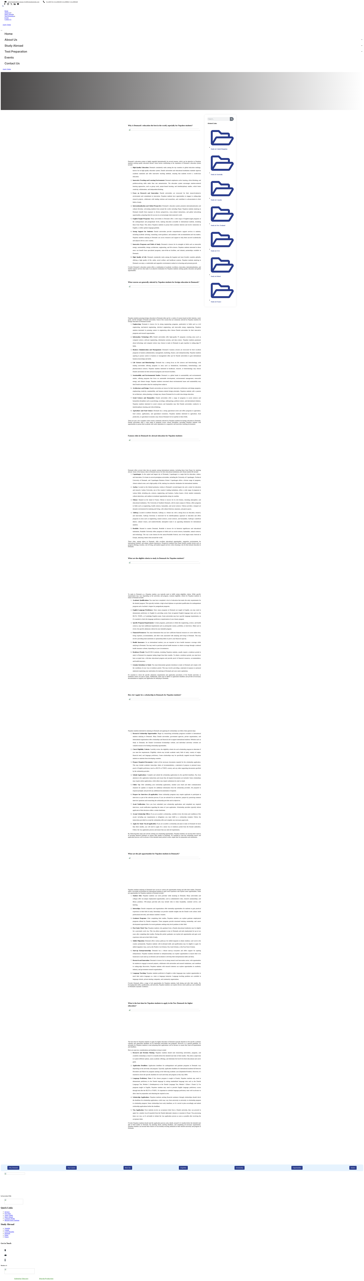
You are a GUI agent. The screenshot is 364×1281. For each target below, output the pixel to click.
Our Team (8, 1213)
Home (6, 11)
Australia (7, 1228)
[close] (1, 30)
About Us (7, 12)
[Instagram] (8, 4)
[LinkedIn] (15, 4)
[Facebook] (5, 4)
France (7, 1237)
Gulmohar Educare (21, 1279)
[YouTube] (18, 4)
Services (7, 1212)
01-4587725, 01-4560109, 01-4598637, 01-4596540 (62, 2)
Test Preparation (9, 16)
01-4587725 (11, 1261)
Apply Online (7, 25)
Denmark (7, 1233)
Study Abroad (9, 14)
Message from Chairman (12, 1220)
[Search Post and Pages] (2, 6)
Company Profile (10, 1218)
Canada (7, 1230)
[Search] (232, 119)
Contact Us (8, 19)
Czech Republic (9, 1232)
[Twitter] (11, 4)
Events (7, 18)
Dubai (6, 1235)
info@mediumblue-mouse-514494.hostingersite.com (23, 2)
